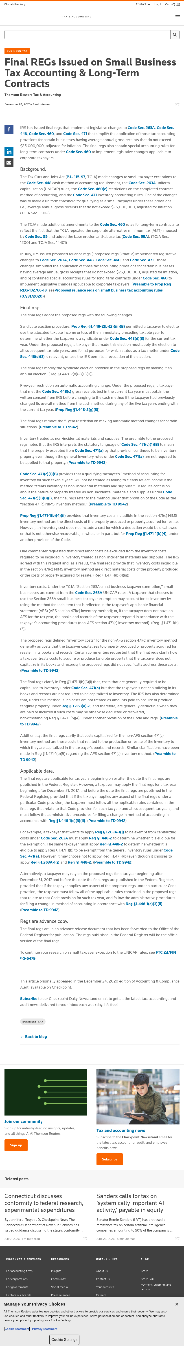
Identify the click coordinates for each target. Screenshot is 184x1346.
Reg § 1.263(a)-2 (75, 706)
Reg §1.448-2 (100, 838)
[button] (24, 1259)
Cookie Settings (64, 1340)
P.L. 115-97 (76, 176)
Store (144, 1271)
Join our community (23, 1121)
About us (102, 1271)
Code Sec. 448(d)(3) (127, 338)
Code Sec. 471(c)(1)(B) (140, 444)
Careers (101, 1295)
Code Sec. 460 (41, 133)
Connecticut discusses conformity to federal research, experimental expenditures (43, 1203)
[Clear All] (166, 34)
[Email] (8, 162)
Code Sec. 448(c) (56, 391)
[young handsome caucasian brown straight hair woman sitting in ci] (138, 1096)
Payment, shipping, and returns (156, 1287)
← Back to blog (33, 1036)
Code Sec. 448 (39, 182)
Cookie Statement (17, 1329)
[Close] (177, 1304)
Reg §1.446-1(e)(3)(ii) (66, 820)
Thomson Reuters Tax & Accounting (32, 95)
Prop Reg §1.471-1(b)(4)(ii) (43, 515)
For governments (17, 1287)
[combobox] (92, 34)
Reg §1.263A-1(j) (109, 832)
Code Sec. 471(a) (89, 450)
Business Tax (17, 51)
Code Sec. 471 (75, 133)
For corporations (17, 1279)
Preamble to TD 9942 (58, 427)
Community (58, 1279)
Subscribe (28, 998)
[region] (92, 1321)
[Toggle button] (178, 17)
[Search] (174, 34)
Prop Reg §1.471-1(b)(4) (146, 533)
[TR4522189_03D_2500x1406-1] (45, 1092)
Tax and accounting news (120, 1130)
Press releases (60, 1295)
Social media (59, 1287)
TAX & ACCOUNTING (77, 16)
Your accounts (105, 1287)
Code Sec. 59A (135, 236)
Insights (56, 1271)
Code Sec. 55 (36, 236)
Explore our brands (18, 1295)
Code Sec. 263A (141, 127)
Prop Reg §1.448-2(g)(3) (77, 409)
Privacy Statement (43, 1329)
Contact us (103, 1279)
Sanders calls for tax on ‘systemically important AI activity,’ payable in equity (130, 1203)
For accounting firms (19, 1271)
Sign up (16, 1145)
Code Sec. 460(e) (92, 188)
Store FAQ (147, 1279)
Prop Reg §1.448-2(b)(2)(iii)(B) (98, 326)
